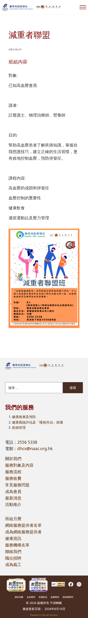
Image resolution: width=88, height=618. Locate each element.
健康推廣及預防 (24, 416)
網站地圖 (19, 596)
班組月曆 (13, 518)
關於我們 (13, 458)
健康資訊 (13, 538)
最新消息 (13, 498)
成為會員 (13, 491)
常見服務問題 (17, 485)
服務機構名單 (17, 545)
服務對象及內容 (19, 465)
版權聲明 (55, 596)
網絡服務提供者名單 (23, 525)
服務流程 (13, 471)
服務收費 (13, 478)
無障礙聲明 (68, 596)
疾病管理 (19, 427)
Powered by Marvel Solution (44, 615)
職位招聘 (13, 558)
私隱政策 (43, 596)
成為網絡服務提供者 (23, 532)
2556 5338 (27, 442)
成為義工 (13, 564)
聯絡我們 (13, 551)
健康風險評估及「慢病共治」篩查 (37, 422)
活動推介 (13, 504)
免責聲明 (31, 596)
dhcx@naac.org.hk (35, 448)
